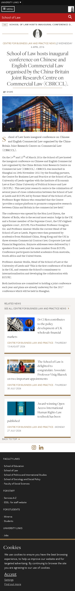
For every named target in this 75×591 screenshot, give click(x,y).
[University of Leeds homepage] (71, 8)
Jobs (6, 535)
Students (8, 521)
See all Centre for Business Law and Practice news (35, 308)
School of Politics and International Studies (25, 475)
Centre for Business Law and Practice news (29, 43)
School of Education (14, 466)
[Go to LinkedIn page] (41, 447)
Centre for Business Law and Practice (30, 343)
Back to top (9, 439)
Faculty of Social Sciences (16, 483)
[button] (70, 17)
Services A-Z (10, 498)
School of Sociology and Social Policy (22, 479)
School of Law (11, 17)
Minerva (8, 516)
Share (10, 91)
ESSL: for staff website (15, 502)
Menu (10, 9)
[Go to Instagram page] (34, 447)
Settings (8, 580)
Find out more (12, 584)
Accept (10, 574)
